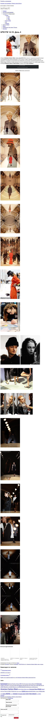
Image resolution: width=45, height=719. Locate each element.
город (23, 691)
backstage (16, 664)
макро (4, 693)
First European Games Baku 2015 (29, 684)
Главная (4, 11)
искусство (42, 691)
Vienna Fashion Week (22, 689)
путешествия (21, 693)
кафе (1, 693)
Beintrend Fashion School (14, 684)
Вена (9, 16)
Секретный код (11, 714)
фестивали (32, 694)
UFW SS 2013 (22, 687)
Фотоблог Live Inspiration (8, 12)
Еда (6, 22)
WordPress (10, 698)
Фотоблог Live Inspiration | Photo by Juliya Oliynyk (11, 3)
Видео (4, 26)
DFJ (21, 684)
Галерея (4, 13)
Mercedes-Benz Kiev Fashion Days (29, 685)
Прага (9, 19)
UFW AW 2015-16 (40, 685)
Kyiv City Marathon (18, 685)
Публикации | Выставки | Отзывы (10, 27)
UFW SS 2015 (35, 687)
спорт (27, 694)
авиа (17, 691)
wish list (27, 689)
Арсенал (31, 689)
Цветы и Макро (6, 24)
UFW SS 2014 (29, 687)
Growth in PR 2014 (4, 685)
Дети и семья (8, 20)
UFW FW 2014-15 (22, 664)
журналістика (31, 691)
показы (41, 664)
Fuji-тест (39, 684)
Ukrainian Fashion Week (32, 664)
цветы (39, 693)
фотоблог (7, 664)
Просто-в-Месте (7, 691)
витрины (20, 691)
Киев (9, 18)
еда (27, 691)
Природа (7, 23)
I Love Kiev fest (12, 685)
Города (6, 15)
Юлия (18, 663)
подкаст (11, 693)
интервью (37, 691)
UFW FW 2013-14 (5, 687)
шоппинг (2, 695)
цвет (37, 693)
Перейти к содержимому (5, 1)
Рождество (14, 691)
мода (38, 664)
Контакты (5, 28)
